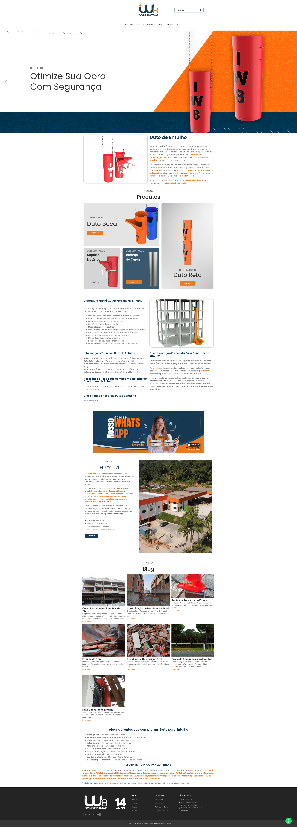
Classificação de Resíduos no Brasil (148, 608)
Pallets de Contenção (149, 778)
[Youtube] (98, 814)
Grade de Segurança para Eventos (191, 659)
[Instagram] (93, 814)
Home (119, 24)
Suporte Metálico (161, 811)
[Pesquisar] (200, 10)
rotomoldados (91, 494)
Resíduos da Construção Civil (144, 659)
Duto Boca (159, 799)
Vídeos (134, 803)
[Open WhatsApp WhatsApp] (288, 821)
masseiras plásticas (108, 499)
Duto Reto (159, 803)
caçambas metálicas (108, 496)
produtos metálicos (114, 491)
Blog (178, 24)
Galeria (150, 24)
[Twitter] (89, 814)
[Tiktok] (102, 814)
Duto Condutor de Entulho (97, 709)
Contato (169, 24)
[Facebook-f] (85, 814)
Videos (160, 24)
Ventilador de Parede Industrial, (122, 778)
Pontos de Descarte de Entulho (189, 600)
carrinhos (122, 499)
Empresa (129, 24)
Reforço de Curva (161, 807)
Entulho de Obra (92, 659)
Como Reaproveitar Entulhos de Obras (101, 609)
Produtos (140, 24)
